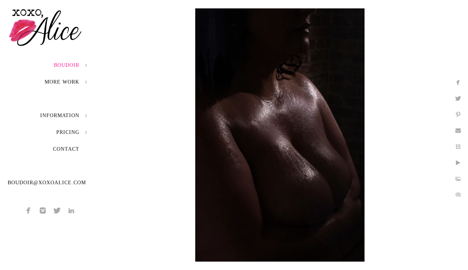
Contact (66, 149)
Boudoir (66, 65)
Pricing (67, 132)
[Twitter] (57, 210)
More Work (62, 82)
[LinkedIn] (71, 210)
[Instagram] (43, 210)
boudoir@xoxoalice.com (47, 182)
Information (59, 115)
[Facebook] (28, 210)
